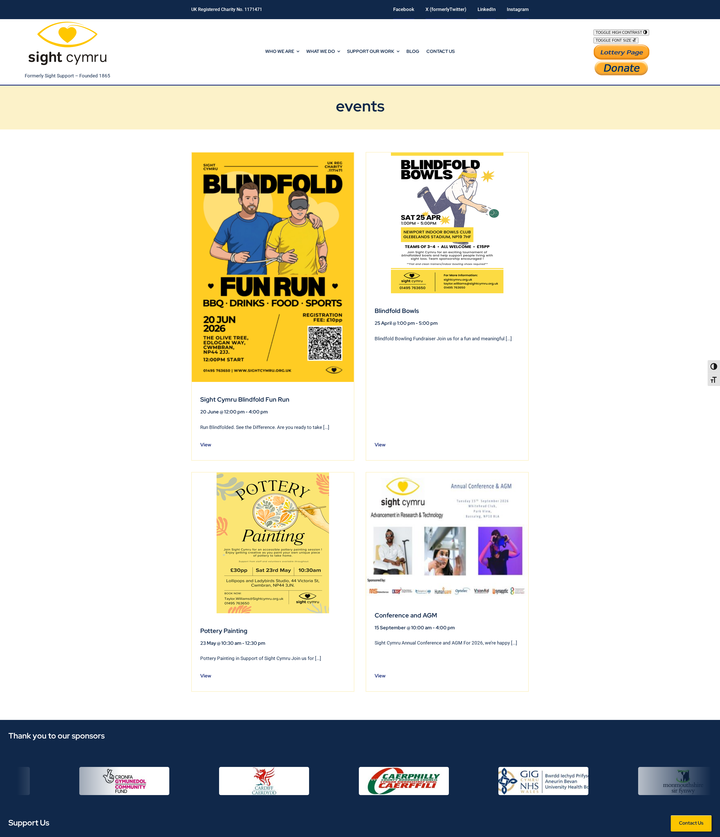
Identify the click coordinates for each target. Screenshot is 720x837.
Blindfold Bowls (397, 311)
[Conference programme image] (447, 475)
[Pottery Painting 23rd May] (273, 475)
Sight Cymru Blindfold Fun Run (244, 399)
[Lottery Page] (621, 46)
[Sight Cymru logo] (67, 21)
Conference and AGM (406, 615)
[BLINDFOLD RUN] (273, 155)
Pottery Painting (224, 631)
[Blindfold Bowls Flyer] (447, 155)
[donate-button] (621, 62)
